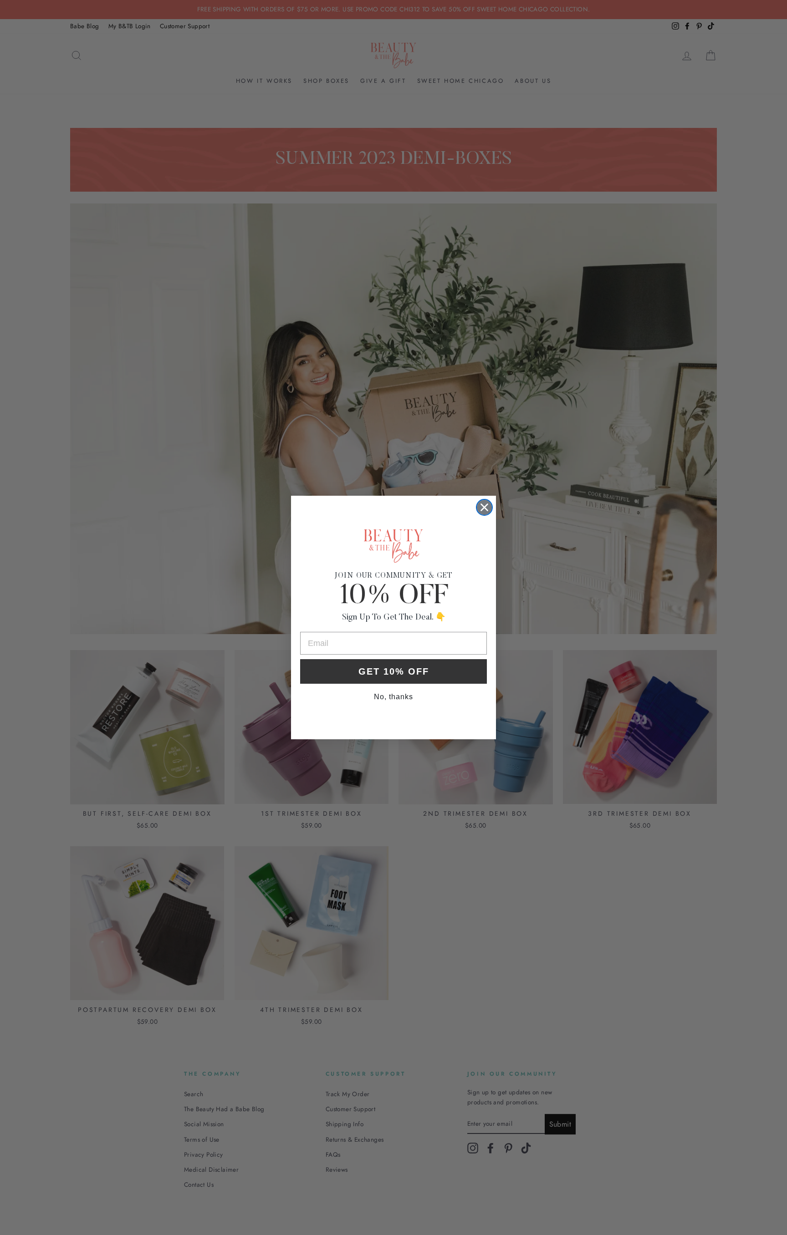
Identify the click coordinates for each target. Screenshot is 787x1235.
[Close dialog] (484, 507)
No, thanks (393, 697)
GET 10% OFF (393, 671)
